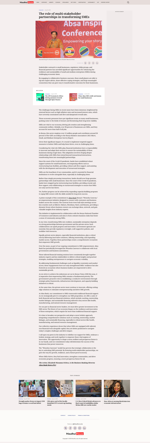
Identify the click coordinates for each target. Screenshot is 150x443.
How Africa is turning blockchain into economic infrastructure (117, 402)
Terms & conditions (83, 415)
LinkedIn (84, 428)
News (38, 2)
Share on (80, 63)
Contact (63, 415)
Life (98, 2)
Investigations (82, 2)
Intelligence (65, 2)
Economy (58, 2)
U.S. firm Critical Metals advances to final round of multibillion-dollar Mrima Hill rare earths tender (88, 403)
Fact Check (73, 2)
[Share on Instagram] (93, 63)
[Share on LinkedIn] (97, 63)
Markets (51, 2)
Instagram (75, 428)
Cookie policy (72, 415)
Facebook (70, 428)
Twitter (66, 428)
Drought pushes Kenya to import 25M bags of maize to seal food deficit (32, 402)
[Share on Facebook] (89, 63)
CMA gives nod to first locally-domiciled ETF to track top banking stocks (59, 403)
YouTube (80, 428)
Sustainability (91, 2)
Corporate (44, 2)
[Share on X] (85, 63)
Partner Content (105, 2)
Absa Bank (72, 198)
